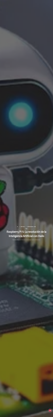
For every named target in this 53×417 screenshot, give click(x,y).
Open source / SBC (31, 226)
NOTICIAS (23, 226)
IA (17, 226)
